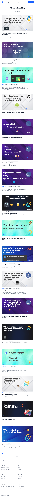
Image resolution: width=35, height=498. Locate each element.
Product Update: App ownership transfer (10, 60)
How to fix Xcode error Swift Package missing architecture (14, 264)
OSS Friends (20, 476)
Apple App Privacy (21, 486)
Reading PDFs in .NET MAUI (7, 162)
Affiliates (19, 469)
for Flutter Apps (4, 474)
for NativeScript (4, 481)
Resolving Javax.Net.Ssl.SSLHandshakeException (12, 137)
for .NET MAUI (3, 476)
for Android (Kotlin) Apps (5, 469)
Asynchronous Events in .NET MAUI (9, 188)
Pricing (19, 465)
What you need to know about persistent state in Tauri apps (14, 342)
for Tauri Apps (3, 465)
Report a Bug (20, 474)
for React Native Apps (5, 472)
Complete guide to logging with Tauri (9, 394)
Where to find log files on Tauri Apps (9, 444)
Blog (19, 467)
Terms (19, 489)
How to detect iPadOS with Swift (8, 419)
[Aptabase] (17, 453)
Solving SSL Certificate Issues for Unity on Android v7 (13, 112)
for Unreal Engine (4, 478)
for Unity (2, 480)
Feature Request (21, 472)
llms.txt (19, 478)
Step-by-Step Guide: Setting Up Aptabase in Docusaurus (13, 86)
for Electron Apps (4, 471)
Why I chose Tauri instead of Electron (9, 213)
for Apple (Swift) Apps (5, 467)
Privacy (19, 488)
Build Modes (20, 471)
